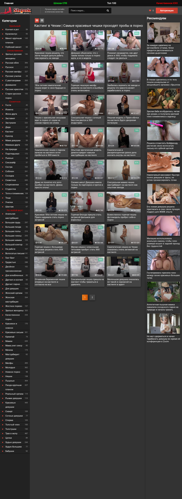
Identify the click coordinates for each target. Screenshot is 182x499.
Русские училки (13, 76)
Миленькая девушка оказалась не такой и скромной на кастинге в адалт (123, 282)
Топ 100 (111, 3)
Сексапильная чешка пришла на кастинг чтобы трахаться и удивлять (87, 282)
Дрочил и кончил (14, 279)
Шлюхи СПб (60, 3)
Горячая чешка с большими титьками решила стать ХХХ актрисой (49, 249)
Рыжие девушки (13, 398)
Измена (9, 109)
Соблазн (9, 171)
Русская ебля (12, 63)
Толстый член (12, 424)
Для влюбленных (14, 275)
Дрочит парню (12, 284)
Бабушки (9, 451)
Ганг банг (10, 258)
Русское (9, 67)
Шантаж (9, 206)
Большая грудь (12, 222)
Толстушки (10, 429)
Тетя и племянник (14, 193)
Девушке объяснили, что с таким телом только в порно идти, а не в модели (85, 55)
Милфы (9, 363)
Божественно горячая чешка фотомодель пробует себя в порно (121, 217)
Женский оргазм (13, 293)
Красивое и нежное (11, 325)
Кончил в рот (12, 29)
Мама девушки (12, 140)
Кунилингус (11, 34)
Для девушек (12, 288)
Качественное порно (12, 317)
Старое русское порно (13, 95)
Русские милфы (13, 71)
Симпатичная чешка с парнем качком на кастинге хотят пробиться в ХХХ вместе (50, 152)
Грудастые (10, 262)
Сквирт (9, 411)
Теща (8, 198)
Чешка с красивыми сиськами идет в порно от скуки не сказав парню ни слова (50, 120)
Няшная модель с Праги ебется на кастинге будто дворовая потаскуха (123, 120)
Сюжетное (10, 180)
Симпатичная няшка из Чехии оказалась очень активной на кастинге (122, 249)
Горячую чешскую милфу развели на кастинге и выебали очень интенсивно (87, 88)
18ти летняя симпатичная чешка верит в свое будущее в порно (50, 88)
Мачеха (9, 350)
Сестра (8, 167)
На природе (11, 149)
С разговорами (13, 80)
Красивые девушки (10, 404)
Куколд (9, 136)
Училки (9, 202)
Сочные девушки (14, 416)
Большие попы (13, 231)
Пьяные (9, 158)
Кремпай (9, 336)
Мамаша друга (12, 145)
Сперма (9, 420)
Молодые (10, 367)
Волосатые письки (14, 253)
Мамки (8, 341)
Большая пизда (13, 227)
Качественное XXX (167, 3)
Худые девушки (13, 442)
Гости (8, 105)
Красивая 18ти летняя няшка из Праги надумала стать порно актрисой (51, 217)
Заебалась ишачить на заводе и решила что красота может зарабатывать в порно (123, 88)
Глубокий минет (13, 47)
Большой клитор (13, 244)
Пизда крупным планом (13, 387)
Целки (8, 438)
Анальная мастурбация (11, 216)
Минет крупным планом (13, 40)
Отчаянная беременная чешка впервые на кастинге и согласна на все (50, 282)
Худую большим (13, 446)
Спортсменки (12, 184)
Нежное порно (12, 372)
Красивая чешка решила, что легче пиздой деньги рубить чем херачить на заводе (49, 55)
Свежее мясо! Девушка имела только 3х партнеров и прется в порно (87, 185)
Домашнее (10, 85)
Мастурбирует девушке (12, 356)
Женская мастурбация (11, 299)
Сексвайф (10, 162)
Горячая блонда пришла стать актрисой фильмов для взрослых (86, 217)
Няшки (8, 376)
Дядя (8, 127)
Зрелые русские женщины (13, 56)
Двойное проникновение (13, 268)
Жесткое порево (13, 306)
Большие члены (13, 235)
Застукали (10, 123)
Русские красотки (14, 89)
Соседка (9, 176)
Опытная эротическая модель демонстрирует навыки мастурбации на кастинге (86, 152)
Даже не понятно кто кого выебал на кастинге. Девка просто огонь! (48, 185)
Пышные (10, 380)
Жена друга (11, 114)
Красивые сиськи (14, 332)
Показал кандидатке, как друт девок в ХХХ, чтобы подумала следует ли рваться (122, 55)
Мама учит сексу (13, 345)
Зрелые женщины (14, 310)
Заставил (10, 118)
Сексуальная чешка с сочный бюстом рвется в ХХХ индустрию (86, 120)
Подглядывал (12, 153)
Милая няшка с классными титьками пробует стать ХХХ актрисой (85, 249)
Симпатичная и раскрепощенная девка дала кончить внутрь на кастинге (121, 152)
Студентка (10, 189)
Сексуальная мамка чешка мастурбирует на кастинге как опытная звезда (122, 185)
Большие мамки (13, 240)
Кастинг (9, 131)
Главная (8, 3)
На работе (10, 249)
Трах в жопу (11, 433)
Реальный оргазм (14, 394)
